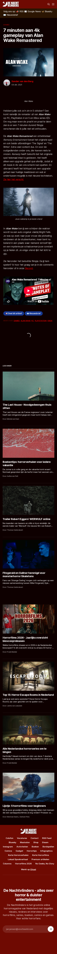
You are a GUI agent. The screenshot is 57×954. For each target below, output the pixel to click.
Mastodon (25, 842)
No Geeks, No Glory (44, 863)
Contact (34, 838)
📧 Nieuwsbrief (34, 313)
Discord (29, 268)
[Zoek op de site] (49, 4)
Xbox (49, 321)
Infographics (46, 851)
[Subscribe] (51, 929)
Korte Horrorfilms (40, 855)
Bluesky (12, 842)
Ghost (33, 869)
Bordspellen (48, 846)
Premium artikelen (40, 859)
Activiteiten (22, 846)
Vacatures (22, 838)
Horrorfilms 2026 (23, 863)
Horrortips (32, 851)
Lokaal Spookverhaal (18, 859)
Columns (7, 863)
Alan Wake (25, 321)
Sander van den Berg (22, 81)
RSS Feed (46, 838)
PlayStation (41, 321)
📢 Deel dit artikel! (14, 313)
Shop (35, 842)
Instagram (8, 846)
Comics (8, 851)
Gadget (19, 851)
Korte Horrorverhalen (18, 855)
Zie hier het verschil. (13, 179)
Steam (45, 842)
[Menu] (53, 4)
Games (6, 25)
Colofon (9, 838)
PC (32, 321)
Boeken (35, 846)
